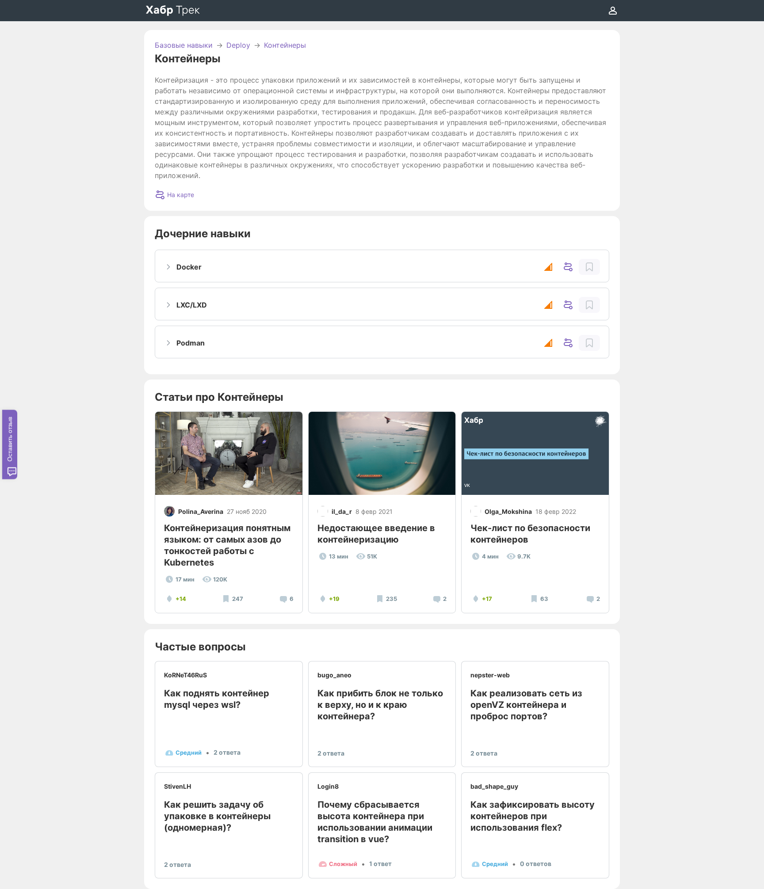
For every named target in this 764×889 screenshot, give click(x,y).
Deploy (238, 45)
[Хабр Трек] (173, 10)
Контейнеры (285, 45)
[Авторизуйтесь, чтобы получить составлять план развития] (589, 267)
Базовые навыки (184, 45)
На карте (180, 194)
